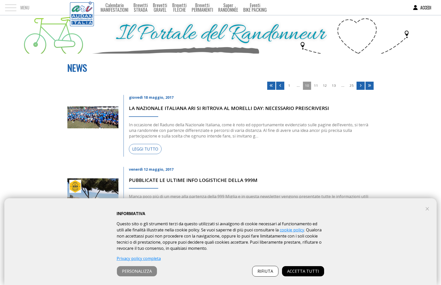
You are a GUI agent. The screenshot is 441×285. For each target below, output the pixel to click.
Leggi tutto (145, 149)
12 (325, 85)
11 (316, 85)
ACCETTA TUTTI (303, 271)
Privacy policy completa (139, 258)
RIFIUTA (265, 271)
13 (334, 85)
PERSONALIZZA (137, 271)
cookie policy (292, 230)
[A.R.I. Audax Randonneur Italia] (82, 7)
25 (352, 85)
